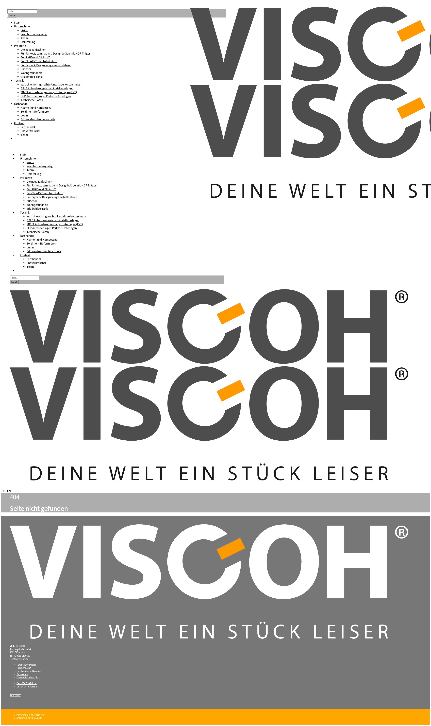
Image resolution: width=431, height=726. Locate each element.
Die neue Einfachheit (39, 181)
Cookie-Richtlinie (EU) (27, 677)
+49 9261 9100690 (21, 655)
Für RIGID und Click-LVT (41, 189)
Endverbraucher (36, 263)
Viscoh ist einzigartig (40, 166)
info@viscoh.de (20, 659)
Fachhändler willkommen (29, 671)
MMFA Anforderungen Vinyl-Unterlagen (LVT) (55, 224)
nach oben (15, 695)
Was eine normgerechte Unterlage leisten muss (56, 216)
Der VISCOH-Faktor (26, 683)
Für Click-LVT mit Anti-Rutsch (45, 193)
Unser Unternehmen (27, 686)
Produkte (26, 178)
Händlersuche (23, 667)
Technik (25, 212)
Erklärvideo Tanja (37, 209)
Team (30, 170)
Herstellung (34, 174)
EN (9, 491)
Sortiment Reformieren (41, 243)
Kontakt (25, 255)
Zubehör (32, 201)
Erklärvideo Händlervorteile (44, 251)
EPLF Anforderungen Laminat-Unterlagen (53, 220)
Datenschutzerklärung (29, 718)
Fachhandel (34, 259)
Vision (30, 162)
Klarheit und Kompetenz (42, 239)
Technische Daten (38, 232)
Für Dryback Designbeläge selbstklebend (52, 197)
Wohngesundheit (37, 205)
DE (3, 491)
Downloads (22, 674)
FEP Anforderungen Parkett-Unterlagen (52, 228)
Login (30, 247)
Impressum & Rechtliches (30, 715)
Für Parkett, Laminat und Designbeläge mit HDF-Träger (61, 185)
